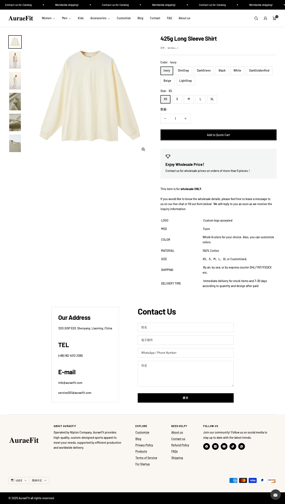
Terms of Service (146, 458)
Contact (155, 18)
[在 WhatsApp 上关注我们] (241, 446)
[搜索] (256, 18)
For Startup (142, 464)
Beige (167, 80)
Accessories (98, 18)
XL (212, 99)
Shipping (177, 458)
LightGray (185, 80)
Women (47, 18)
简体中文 (37, 480)
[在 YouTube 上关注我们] (224, 446)
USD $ (19, 480)
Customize (124, 18)
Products (141, 451)
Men (65, 18)
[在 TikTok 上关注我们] (233, 446)
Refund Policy (180, 445)
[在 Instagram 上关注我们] (215, 446)
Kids (81, 18)
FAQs (174, 451)
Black (222, 70)
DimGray (183, 70)
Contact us (178, 439)
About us (184, 18)
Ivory (167, 70)
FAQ (169, 18)
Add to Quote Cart (218, 135)
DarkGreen (204, 70)
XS (165, 99)
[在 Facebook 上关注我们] (206, 446)
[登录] (265, 18)
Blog (140, 18)
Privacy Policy (144, 445)
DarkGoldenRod (259, 70)
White (237, 70)
